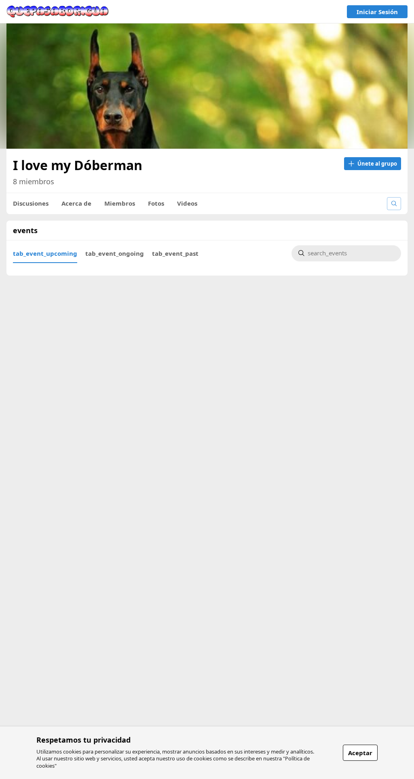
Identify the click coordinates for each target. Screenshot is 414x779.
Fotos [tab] (156, 203)
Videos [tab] (187, 203)
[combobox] (350, 253)
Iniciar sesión (377, 12)
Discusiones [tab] (31, 203)
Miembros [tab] (119, 203)
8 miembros (33, 181)
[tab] (45, 253)
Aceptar (360, 753)
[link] (57, 11)
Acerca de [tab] (76, 203)
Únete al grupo (377, 163)
